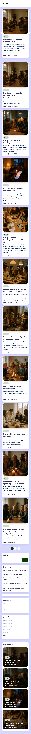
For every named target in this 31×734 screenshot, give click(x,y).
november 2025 (7, 623)
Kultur (6, 90)
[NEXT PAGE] (18, 548)
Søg (4, 555)
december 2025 (7, 620)
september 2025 (7, 626)
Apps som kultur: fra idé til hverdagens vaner (14, 578)
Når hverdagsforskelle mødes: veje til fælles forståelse (13, 589)
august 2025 (6, 629)
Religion (5, 609)
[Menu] (28, 3)
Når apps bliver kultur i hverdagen (12, 574)
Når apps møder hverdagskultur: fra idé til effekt (13, 240)
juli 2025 (5, 632)
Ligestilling (6, 606)
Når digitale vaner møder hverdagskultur (14, 570)
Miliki (5, 3)
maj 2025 (5, 635)
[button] (29, 33)
